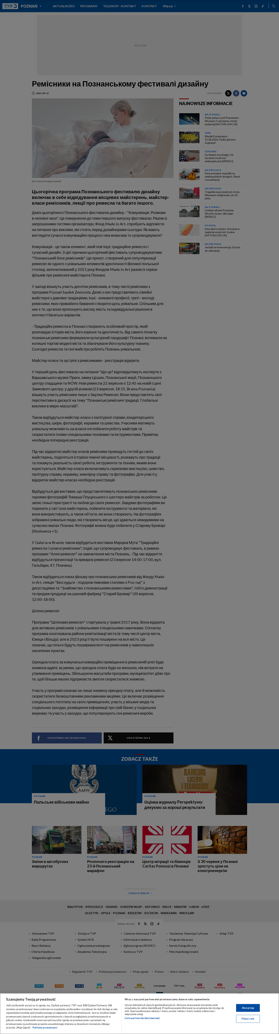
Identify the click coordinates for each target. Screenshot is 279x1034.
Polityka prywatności (44, 1027)
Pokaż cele (248, 1018)
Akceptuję (248, 1007)
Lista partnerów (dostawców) (142, 1018)
